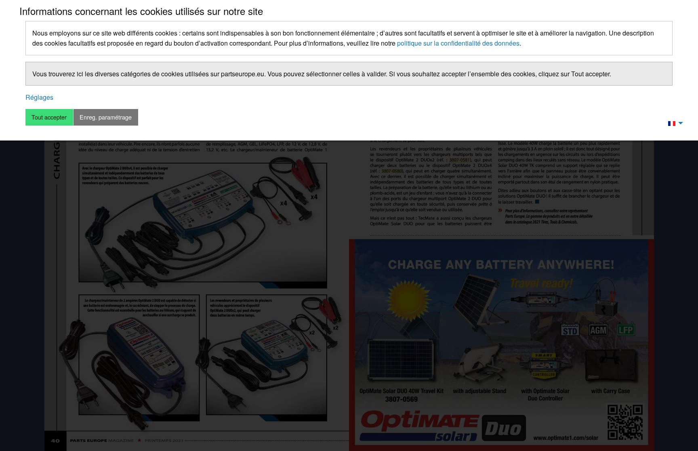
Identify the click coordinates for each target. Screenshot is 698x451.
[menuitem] (673, 122)
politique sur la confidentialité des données (458, 43)
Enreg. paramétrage (106, 117)
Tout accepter (49, 117)
